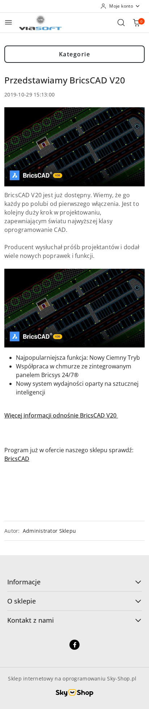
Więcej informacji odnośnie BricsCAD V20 (61, 415)
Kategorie (74, 54)
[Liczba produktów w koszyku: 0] (136, 22)
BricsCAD (16, 459)
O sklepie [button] (21, 601)
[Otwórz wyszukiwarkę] (121, 22)
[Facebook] (74, 645)
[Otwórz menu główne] (8, 22)
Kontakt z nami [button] (30, 620)
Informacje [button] (24, 582)
